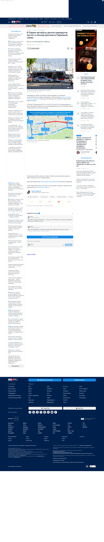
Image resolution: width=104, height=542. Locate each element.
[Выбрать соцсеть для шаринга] (71, 48)
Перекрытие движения (33, 196)
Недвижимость (12, 18)
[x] (48, 412)
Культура (49, 391)
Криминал (49, 388)
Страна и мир (82, 391)
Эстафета (71, 196)
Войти (32, 245)
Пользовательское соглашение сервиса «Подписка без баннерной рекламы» (68, 462)
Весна (30, 391)
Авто (30, 386)
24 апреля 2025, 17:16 (31, 44)
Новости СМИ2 (31, 254)
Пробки (52, 22)
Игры (63, 18)
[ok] (37, 412)
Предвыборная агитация (14, 395)
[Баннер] (31, 26)
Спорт (80, 386)
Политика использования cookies (59, 458)
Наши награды (11, 388)
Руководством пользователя (59, 451)
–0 (71, 223)
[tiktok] (55, 412)
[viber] (41, 412)
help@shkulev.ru (17, 457)
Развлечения (66, 397)
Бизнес (30, 388)
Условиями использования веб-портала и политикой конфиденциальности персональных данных (73, 453)
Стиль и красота (83, 388)
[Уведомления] (91, 22)
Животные (31, 400)
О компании (11, 386)
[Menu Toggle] (9, 22)
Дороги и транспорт (33, 395)
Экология (81, 393)
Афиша (41, 18)
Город (30, 393)
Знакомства (20, 18)
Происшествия (67, 393)
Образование (50, 402)
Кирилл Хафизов (36, 191)
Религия (65, 400)
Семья (64, 402)
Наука (48, 397)
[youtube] (52, 412)
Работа (65, 395)
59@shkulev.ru (23, 455)
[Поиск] (88, 22)
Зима (48, 386)
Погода (27, 18)
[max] (44, 412)
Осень (64, 388)
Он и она (65, 386)
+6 (67, 233)
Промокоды (69, 18)
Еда (29, 397)
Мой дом (49, 395)
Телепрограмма (34, 18)
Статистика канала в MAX (14, 397)
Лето (48, 393)
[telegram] (30, 412)
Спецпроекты (82, 397)
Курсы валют (53, 18)
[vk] (33, 412)
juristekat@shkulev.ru (41, 456)
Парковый (52, 196)
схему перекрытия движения (49, 181)
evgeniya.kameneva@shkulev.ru (86, 445)
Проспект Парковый (61, 196)
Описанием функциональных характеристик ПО (62, 452)
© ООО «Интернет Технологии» (14, 466)
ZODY (59, 18)
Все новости (16, 31)
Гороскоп (46, 18)
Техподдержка (11, 393)
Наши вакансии (12, 391)
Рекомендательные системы (58, 460)
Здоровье (31, 402)
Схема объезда (44, 196)
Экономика (82, 395)
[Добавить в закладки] (68, 48)
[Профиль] (95, 22)
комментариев (34, 48)
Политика (65, 391)
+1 (67, 223)
